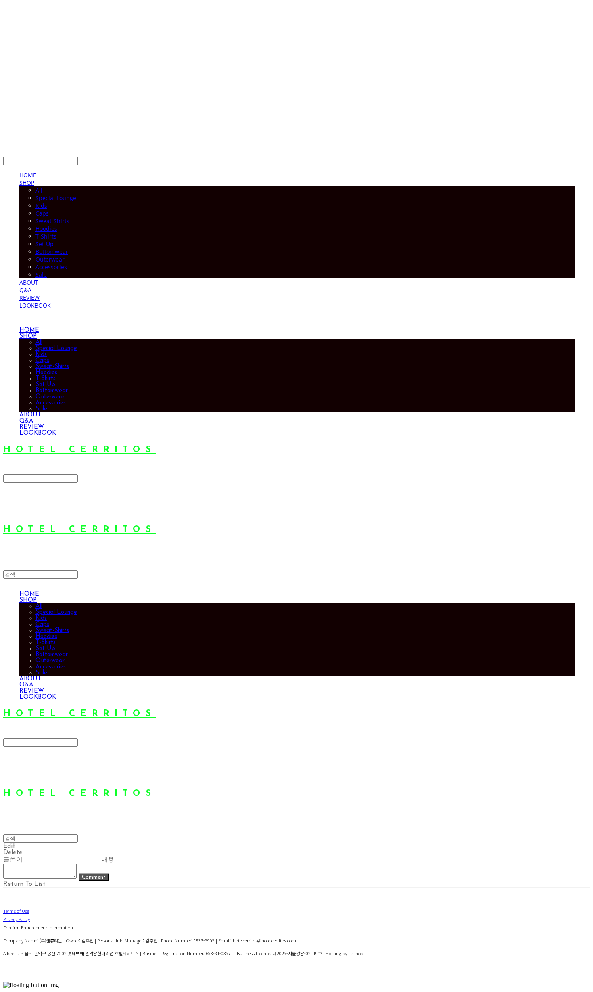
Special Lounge (55, 198)
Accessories (51, 267)
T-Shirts (45, 236)
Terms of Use (16, 911)
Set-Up (44, 244)
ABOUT (28, 282)
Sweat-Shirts (52, 221)
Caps (42, 213)
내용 (107, 860)
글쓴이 (13, 860)
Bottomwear (51, 251)
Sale (41, 274)
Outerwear (50, 259)
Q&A (25, 290)
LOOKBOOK (35, 305)
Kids (41, 205)
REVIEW (29, 297)
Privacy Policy (16, 919)
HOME (27, 175)
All (38, 190)
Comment (94, 877)
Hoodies (46, 228)
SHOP (26, 182)
